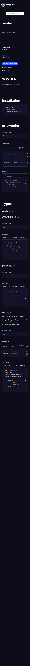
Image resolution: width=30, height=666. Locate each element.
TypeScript (22, 175)
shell (4, 175)
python (15, 175)
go (9, 175)
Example (6, 172)
